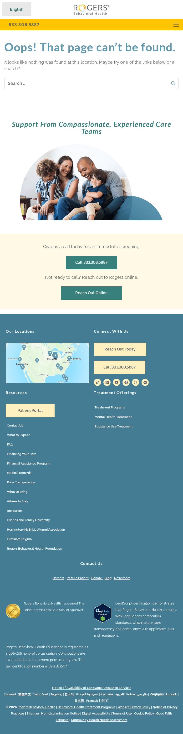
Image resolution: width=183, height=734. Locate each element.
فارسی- (142, 694)
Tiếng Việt (40, 694)
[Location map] (47, 382)
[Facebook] (126, 382)
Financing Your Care (21, 454)
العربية (119, 694)
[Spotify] (145, 382)
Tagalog (56, 694)
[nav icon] (176, 24)
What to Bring (17, 492)
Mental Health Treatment (113, 417)
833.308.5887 (24, 24)
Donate (97, 578)
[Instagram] (135, 382)
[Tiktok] (97, 382)
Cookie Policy (144, 713)
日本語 (79, 700)
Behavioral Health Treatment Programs (86, 707)
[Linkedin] (107, 382)
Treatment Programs (110, 407)
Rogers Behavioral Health (36, 707)
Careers (58, 578)
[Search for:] (91, 83)
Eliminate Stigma (19, 539)
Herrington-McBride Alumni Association (36, 529)
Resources (14, 511)
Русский (107, 694)
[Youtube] (116, 382)
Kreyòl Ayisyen (87, 694)
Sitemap (33, 713)
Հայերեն (157, 694)
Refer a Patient (78, 578)
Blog (108, 578)
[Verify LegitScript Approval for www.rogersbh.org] (102, 621)
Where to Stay (17, 501)
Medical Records (19, 473)
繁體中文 (24, 694)
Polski (130, 694)
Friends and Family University (28, 520)
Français (92, 700)
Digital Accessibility (96, 713)
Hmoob (171, 694)
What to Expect (18, 435)
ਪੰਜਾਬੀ (104, 700)
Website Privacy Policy (134, 707)
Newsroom (122, 578)
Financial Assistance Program (28, 463)
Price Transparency (21, 482)
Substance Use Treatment (114, 426)
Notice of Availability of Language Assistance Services (91, 688)
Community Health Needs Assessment (99, 720)
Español (10, 694)
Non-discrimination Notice (60, 713)
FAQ (10, 444)
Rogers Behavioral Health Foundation (34, 548)
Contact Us (15, 425)
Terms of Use (122, 713)
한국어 (69, 694)
